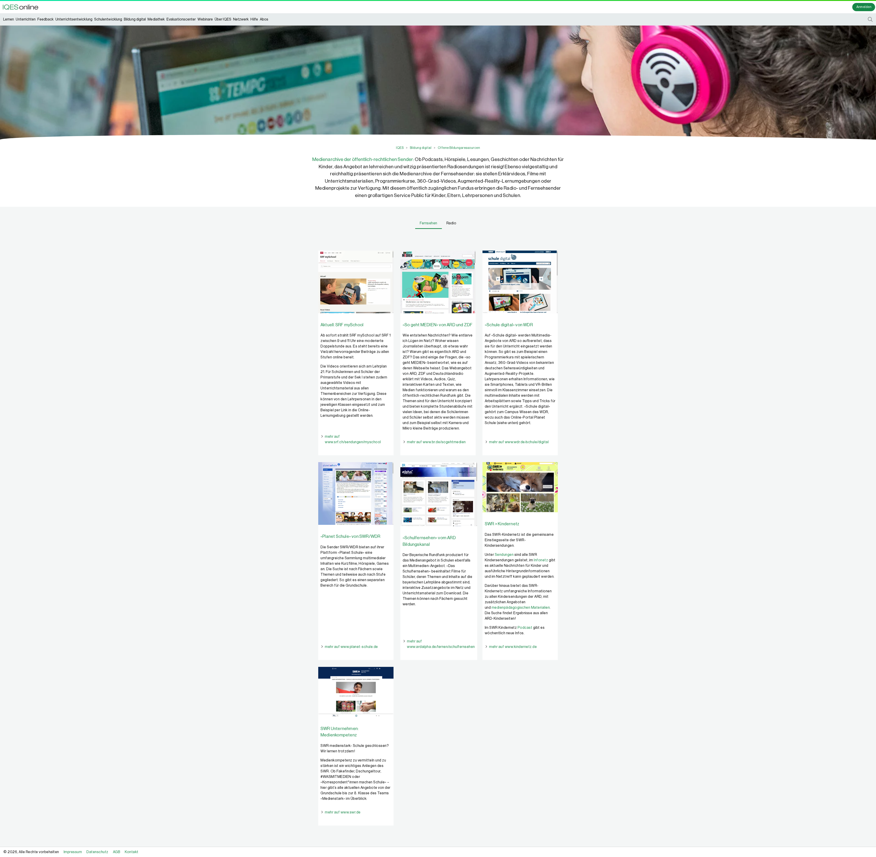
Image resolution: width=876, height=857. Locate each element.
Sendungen (504, 555)
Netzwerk (241, 19)
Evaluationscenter (181, 19)
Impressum (73, 852)
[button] (22, 7)
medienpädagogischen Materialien (521, 607)
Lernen (8, 19)
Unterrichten (26, 19)
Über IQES (223, 19)
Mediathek (156, 19)
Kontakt (131, 852)
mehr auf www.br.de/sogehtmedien (436, 442)
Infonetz (541, 560)
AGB (116, 852)
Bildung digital (135, 19)
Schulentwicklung (108, 19)
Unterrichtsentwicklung (73, 19)
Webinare (205, 19)
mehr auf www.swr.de (343, 812)
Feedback (45, 19)
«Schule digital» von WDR (509, 325)
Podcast (525, 627)
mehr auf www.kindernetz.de (513, 647)
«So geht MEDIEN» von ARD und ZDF (437, 325)
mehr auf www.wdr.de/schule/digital (519, 442)
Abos (264, 19)
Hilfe (254, 19)
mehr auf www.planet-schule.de (351, 647)
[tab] (428, 223)
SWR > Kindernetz (502, 524)
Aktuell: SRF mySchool (342, 325)
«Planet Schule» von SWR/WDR (350, 536)
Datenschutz (97, 852)
